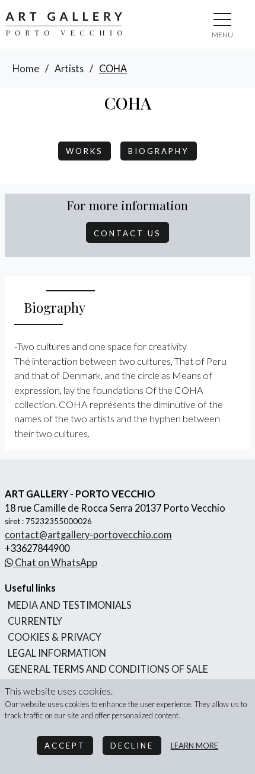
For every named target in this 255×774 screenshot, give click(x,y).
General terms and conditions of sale (108, 669)
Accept (64, 745)
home (25, 68)
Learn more (194, 745)
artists (69, 68)
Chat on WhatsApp (55, 562)
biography (158, 151)
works (84, 151)
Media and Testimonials (70, 605)
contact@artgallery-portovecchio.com (88, 534)
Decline (132, 745)
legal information (57, 653)
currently (35, 621)
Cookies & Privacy (54, 637)
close (222, 34)
